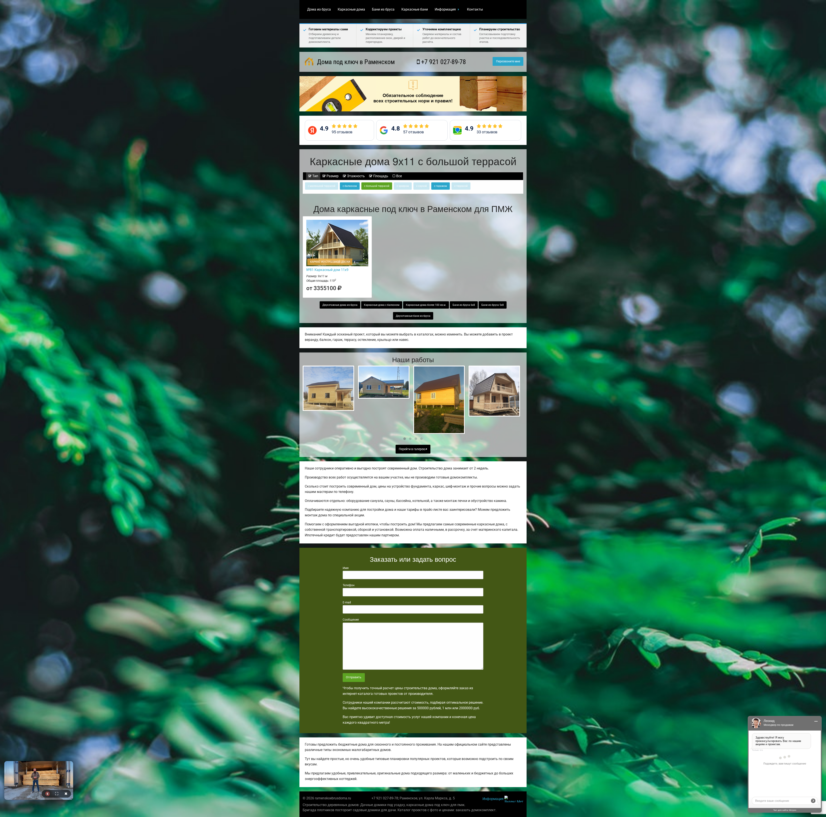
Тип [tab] (314, 176)
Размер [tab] (332, 176)
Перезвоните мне (508, 61)
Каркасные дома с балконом (381, 304)
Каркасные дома (351, 9)
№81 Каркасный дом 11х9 (327, 270)
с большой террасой (376, 186)
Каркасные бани (414, 9)
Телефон (348, 585)
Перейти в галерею (412, 449)
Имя (346, 568)
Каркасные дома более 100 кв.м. (426, 304)
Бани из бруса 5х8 (492, 304)
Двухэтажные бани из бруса (413, 315)
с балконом (350, 186)
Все (398, 176)
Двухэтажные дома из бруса (340, 304)
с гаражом (440, 186)
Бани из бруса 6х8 (464, 304)
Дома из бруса (319, 9)
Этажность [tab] (355, 176)
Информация (445, 9)
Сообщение (351, 619)
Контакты (475, 9)
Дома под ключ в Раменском (355, 62)
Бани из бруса (383, 9)
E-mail (347, 602)
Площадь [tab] (380, 176)
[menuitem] (319, 9)
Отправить (353, 677)
